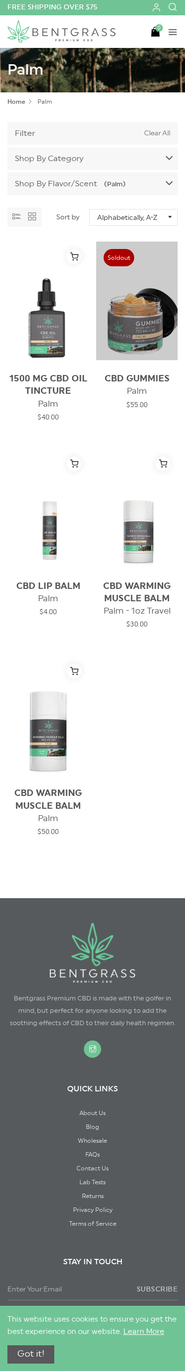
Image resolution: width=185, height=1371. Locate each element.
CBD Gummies (137, 384)
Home (16, 102)
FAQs (92, 1155)
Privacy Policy (92, 1210)
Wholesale (92, 1141)
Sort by (67, 217)
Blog (92, 1127)
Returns (93, 1196)
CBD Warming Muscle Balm (137, 598)
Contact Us (92, 1168)
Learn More (143, 1331)
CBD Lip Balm (48, 592)
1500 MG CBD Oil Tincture (48, 391)
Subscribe (157, 1289)
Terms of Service (92, 1224)
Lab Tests (92, 1182)
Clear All (157, 133)
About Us (92, 1113)
